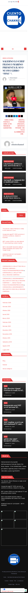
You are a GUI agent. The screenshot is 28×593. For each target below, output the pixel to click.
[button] (22, 49)
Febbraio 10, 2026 (10, 409)
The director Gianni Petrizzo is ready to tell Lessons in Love (13, 390)
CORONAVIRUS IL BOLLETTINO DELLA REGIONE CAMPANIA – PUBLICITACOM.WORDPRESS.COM (14, 268)
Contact (6, 580)
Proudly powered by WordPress (9, 571)
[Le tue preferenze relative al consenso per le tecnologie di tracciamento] (25, 590)
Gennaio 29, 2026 (10, 426)
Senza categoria (8, 58)
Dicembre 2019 (7, 330)
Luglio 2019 (6, 350)
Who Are (18, 584)
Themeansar (14, 573)
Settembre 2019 (7, 342)
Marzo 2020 (6, 318)
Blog (4, 361)
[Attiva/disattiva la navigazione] (12, 49)
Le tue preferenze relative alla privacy (14, 589)
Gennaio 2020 (7, 326)
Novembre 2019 (7, 334)
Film (15, 580)
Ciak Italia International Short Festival (16, 577)
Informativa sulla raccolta (7, 591)
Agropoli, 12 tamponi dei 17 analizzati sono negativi (14, 182)
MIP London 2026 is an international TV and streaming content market (13, 425)
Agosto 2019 (6, 346)
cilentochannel (13, 78)
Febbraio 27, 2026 (10, 392)
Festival (5, 364)
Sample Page (11, 584)
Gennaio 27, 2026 (10, 443)
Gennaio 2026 (7, 306)
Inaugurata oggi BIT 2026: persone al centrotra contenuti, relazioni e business (13, 235)
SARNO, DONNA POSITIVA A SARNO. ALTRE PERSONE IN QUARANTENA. (8, 124)
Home (5, 577)
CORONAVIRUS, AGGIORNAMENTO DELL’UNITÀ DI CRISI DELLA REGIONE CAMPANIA (14, 289)
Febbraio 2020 (7, 322)
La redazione (20, 580)
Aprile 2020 (6, 314)
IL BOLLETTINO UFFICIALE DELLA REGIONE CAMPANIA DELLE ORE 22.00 (13, 199)
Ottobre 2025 (6, 310)
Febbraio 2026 (7, 302)
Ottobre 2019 (6, 338)
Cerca (4, 210)
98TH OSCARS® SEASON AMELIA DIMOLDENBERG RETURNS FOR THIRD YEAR (13, 248)
